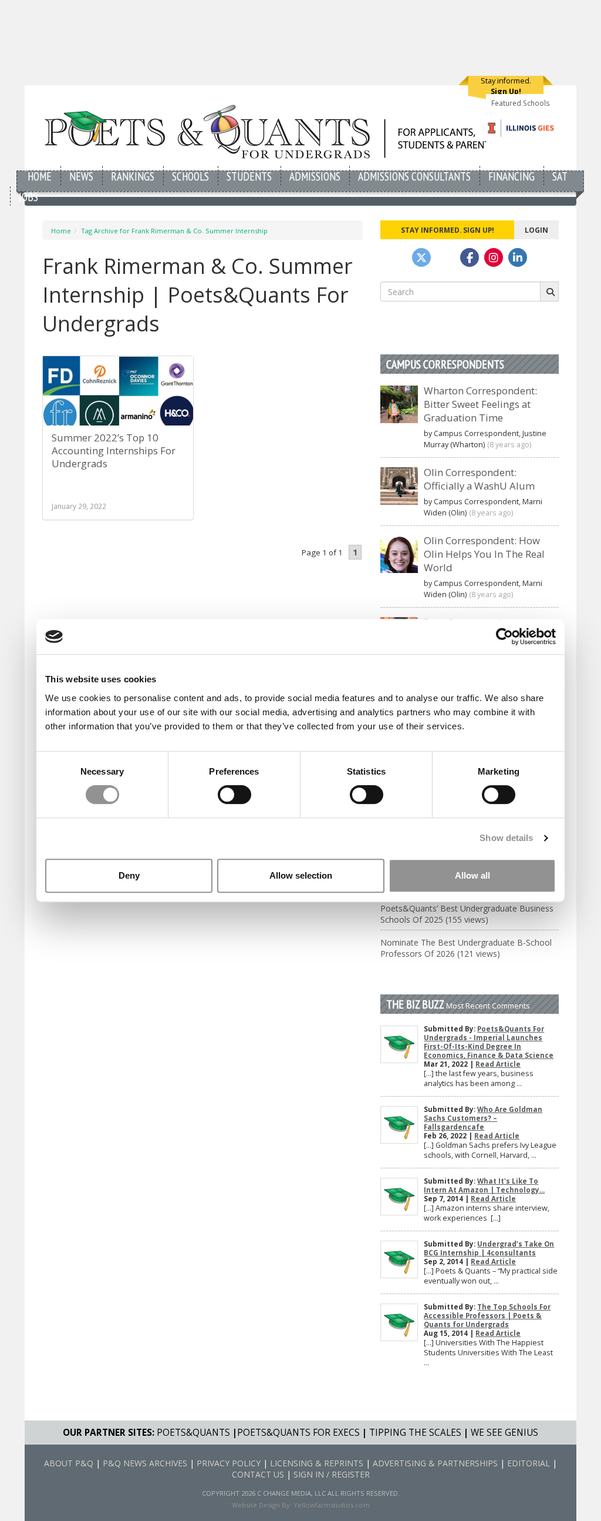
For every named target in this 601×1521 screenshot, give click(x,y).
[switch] (234, 794)
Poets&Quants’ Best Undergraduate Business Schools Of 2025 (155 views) (466, 914)
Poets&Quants (193, 1432)
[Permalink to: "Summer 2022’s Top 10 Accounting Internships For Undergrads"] (118, 395)
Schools (190, 176)
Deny (129, 875)
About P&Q (68, 1463)
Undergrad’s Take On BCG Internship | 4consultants (489, 1248)
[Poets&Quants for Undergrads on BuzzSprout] (445, 257)
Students (249, 176)
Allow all (472, 875)
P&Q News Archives (145, 1463)
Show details (506, 838)
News (81, 176)
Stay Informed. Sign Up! (447, 229)
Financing (511, 176)
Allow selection (300, 875)
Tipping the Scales (415, 1432)
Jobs (28, 196)
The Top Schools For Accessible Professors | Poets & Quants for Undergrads (487, 1315)
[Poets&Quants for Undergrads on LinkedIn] (517, 257)
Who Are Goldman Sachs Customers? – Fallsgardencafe (483, 1118)
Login (536, 229)
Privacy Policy (229, 1463)
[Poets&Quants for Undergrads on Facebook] (469, 257)
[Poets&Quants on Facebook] (493, 257)
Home (40, 176)
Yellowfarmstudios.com (331, 1504)
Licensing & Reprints (316, 1463)
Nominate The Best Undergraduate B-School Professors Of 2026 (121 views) (466, 948)
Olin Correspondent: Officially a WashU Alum (479, 479)
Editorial (528, 1463)
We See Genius (504, 1432)
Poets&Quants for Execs (298, 1432)
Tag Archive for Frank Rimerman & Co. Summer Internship (174, 230)
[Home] (269, 131)
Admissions (314, 176)
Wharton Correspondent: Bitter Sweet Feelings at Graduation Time (480, 404)
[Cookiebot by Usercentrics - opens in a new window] (504, 636)
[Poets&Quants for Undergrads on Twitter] (421, 257)
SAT (560, 176)
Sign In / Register (331, 1474)
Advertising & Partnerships (435, 1463)
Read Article (498, 1064)
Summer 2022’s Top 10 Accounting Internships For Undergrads (113, 450)
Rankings (132, 176)
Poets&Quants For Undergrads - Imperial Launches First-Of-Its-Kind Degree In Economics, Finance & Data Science (488, 1042)
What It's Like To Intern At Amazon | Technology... (484, 1185)
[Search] (549, 291)
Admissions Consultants (414, 176)
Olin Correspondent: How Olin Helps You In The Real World (484, 554)
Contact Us (258, 1474)
